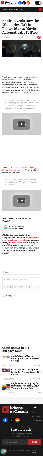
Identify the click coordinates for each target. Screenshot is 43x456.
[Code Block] (23, 286)
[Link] (26, 286)
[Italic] (7, 286)
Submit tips (18, 9)
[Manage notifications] (5, 451)
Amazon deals (8, 9)
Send (34, 442)
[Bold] (4, 286)
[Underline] (10, 286)
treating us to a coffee (17, 240)
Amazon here (16, 243)
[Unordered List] (18, 286)
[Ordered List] (15, 286)
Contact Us (36, 420)
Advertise (36, 416)
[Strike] (12, 286)
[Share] (39, 37)
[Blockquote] (21, 286)
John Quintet (9, 365)
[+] (32, 287)
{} (29, 287)
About (34, 412)
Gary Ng (7, 37)
